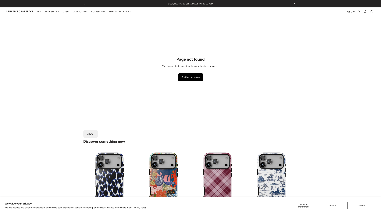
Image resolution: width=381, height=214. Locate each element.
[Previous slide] (84, 3)
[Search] (359, 11)
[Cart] (371, 11)
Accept (332, 205)
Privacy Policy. (140, 207)
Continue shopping (190, 77)
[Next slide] (294, 3)
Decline (361, 205)
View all (90, 134)
